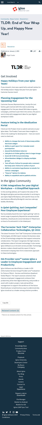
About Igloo (21, 371)
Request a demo (21, 393)
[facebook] (10, 412)
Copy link (5, 303)
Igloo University (21, 360)
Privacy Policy (25, 415)
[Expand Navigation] (2, 2)
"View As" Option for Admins (15, 173)
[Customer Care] (21, 9)
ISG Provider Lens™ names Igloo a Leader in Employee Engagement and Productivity (21, 261)
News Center (14, 19)
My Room (21, 365)
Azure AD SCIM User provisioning (17, 156)
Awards (20, 379)
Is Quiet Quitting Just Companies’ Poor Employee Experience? (19, 209)
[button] (18, 2)
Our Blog (21, 374)
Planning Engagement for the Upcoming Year (17, 99)
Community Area (21, 348)
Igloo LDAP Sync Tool (21, 407)
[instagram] (13, 412)
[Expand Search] (40, 2)
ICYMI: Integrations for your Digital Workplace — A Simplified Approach (20, 187)
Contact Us (21, 384)
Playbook (21, 357)
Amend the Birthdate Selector (16, 151)
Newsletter (24, 19)
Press (21, 376)
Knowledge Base (21, 346)
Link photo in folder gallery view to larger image (23, 153)
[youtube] (17, 412)
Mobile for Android (20, 402)
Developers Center (20, 362)
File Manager (21, 399)
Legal (21, 387)
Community (5, 19)
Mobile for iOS (21, 404)
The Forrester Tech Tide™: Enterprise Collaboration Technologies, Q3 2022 (21, 228)
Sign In (12, 2)
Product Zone (21, 351)
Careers (21, 381)
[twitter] (7, 412)
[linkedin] (3, 412)
